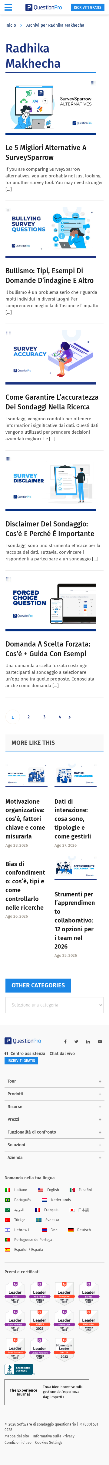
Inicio (10, 25)
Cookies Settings (48, 1442)
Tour (12, 1081)
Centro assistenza (28, 1053)
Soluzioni (16, 1144)
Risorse (15, 1106)
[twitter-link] (76, 1041)
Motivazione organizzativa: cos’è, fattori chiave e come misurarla (25, 819)
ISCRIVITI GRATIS (87, 7)
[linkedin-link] (88, 1041)
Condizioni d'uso (18, 1442)
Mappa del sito (17, 1436)
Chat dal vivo (62, 1053)
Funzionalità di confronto (32, 1132)
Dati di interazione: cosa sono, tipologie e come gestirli (72, 819)
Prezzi (13, 1119)
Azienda (15, 1157)
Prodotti (15, 1094)
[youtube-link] (100, 1041)
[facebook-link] (65, 1041)
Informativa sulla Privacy (53, 1436)
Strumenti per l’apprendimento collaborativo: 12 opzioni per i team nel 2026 (74, 920)
